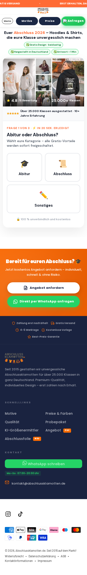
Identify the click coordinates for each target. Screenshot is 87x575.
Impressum (45, 560)
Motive (27, 21)
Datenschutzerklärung (42, 556)
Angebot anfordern (47, 287)
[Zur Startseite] (43, 10)
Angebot (57, 430)
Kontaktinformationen (19, 560)
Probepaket (55, 422)
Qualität (12, 422)
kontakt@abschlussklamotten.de (38, 483)
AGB (63, 556)
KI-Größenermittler (22, 430)
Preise (50, 21)
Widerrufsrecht (14, 556)
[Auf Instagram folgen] (8, 514)
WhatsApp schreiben (46, 464)
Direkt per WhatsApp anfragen (47, 301)
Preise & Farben (59, 413)
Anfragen (75, 21)
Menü (7, 21)
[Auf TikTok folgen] (20, 514)
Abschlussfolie (22, 438)
